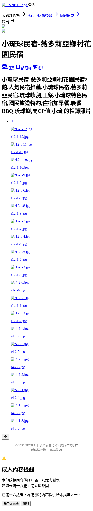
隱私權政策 (38, 450)
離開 (26, 504)
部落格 (27, 68)
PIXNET (30, 445)
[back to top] (5, 437)
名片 (41, 68)
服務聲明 (56, 450)
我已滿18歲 (11, 504)
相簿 (11, 68)
